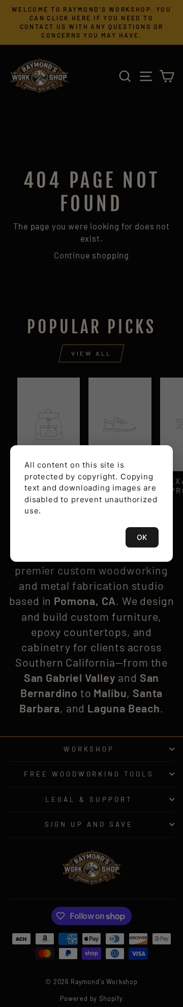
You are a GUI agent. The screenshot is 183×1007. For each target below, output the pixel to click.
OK (142, 537)
